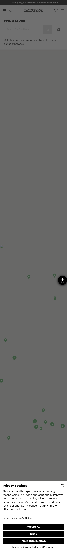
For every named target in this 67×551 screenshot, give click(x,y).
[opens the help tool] (62, 280)
